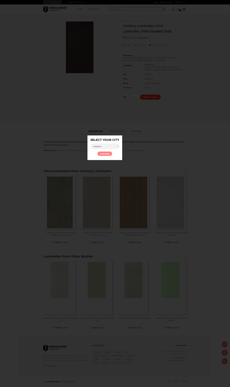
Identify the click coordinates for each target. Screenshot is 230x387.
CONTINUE (105, 154)
